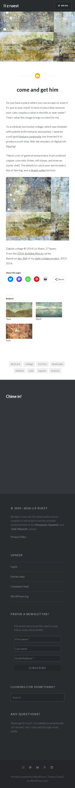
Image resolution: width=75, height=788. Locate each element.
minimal (20, 370)
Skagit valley (38, 170)
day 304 (22, 258)
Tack (8, 318)
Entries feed (17, 576)
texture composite (30, 136)
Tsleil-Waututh (19, 529)
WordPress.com (39, 780)
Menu (64, 5)
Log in (14, 566)
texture (55, 370)
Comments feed (20, 586)
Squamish (53, 524)
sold (31, 370)
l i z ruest (11, 5)
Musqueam (41, 524)
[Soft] (19, 331)
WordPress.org (19, 596)
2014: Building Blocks (30, 253)
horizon (42, 364)
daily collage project (47, 258)
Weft (39, 318)
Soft (8, 340)
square (42, 370)
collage (29, 364)
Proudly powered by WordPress (28, 776)
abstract (15, 364)
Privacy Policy (18, 536)
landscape (57, 364)
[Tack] (19, 309)
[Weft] (49, 309)
